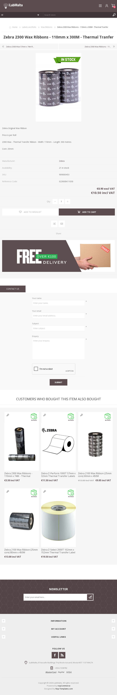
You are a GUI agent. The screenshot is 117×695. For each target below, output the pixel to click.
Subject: (35, 323)
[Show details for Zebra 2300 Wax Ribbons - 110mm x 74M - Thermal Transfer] (21, 444)
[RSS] (62, 655)
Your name (37, 298)
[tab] (13, 289)
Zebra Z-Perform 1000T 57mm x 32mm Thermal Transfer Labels (58, 474)
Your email (36, 311)
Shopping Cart (113, 6)
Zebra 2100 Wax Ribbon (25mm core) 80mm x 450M (21, 551)
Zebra (61, 161)
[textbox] (77, 15)
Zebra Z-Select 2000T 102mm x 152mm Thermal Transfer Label (58, 551)
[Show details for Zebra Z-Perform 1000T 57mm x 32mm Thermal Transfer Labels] (58, 444)
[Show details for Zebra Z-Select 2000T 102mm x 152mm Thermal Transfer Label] (58, 521)
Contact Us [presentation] (12, 288)
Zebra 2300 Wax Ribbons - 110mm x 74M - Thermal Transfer (18, 476)
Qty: (49, 201)
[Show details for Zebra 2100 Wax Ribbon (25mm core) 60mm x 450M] (95, 444)
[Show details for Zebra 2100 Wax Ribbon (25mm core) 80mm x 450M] (21, 521)
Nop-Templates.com (64, 688)
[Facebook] (55, 655)
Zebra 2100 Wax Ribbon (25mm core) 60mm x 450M (94, 474)
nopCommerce (64, 685)
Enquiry (35, 336)
